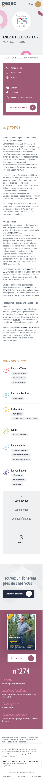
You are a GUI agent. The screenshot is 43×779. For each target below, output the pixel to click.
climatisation (7, 322)
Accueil (7, 58)
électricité (34, 322)
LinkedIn (14, 88)
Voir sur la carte (17, 68)
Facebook (14, 92)
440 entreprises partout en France (20, 327)
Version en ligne (18, 658)
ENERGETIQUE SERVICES (12, 233)
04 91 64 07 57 (16, 73)
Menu (30, 4)
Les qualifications (21, 518)
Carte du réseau (16, 58)
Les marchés (21, 509)
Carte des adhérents (15, 593)
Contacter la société (18, 107)
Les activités (22, 500)
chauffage (16, 319)
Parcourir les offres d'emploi (21, 97)
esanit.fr (14, 77)
